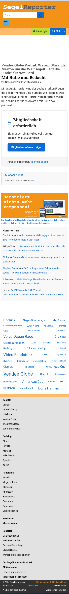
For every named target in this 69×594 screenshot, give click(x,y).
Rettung (8, 348)
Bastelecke (8, 506)
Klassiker (7, 487)
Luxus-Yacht (33, 326)
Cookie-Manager (59, 585)
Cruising (60, 336)
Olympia (8, 366)
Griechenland (9, 455)
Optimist (62, 331)
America (7, 409)
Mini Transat (59, 320)
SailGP (6, 330)
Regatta (7, 400)
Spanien (7, 460)
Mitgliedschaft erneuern (15, 576)
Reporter (7, 531)
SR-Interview (60, 374)
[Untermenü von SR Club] (64, 31)
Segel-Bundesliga (34, 320)
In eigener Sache (11, 540)
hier (32, 180)
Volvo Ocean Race (18, 336)
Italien (6, 465)
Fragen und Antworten (14, 572)
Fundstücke (9, 496)
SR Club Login (39, 31)
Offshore (7, 414)
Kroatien (7, 450)
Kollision (47, 342)
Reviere (6, 446)
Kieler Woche (34, 330)
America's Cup (32, 382)
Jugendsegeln (26, 388)
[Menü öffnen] (6, 23)
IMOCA (7, 361)
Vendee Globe (18, 374)
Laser (44, 354)
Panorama (8, 472)
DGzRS (34, 343)
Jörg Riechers (39, 361)
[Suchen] (40, 15)
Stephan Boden (11, 268)
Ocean (10, 424)
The (5, 424)
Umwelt (44, 374)
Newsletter (8, 518)
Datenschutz (32, 585)
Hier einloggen (39, 161)
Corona (51, 381)
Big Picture (61, 354)
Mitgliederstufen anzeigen (26, 147)
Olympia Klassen (13, 342)
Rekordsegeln (10, 381)
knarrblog (29, 367)
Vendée (6, 419)
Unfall (63, 348)
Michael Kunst (14, 175)
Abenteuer (49, 326)
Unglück (9, 320)
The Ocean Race (58, 361)
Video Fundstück (17, 354)
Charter (7, 441)
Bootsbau (9, 388)
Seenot (63, 381)
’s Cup (14, 409)
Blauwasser (22, 361)
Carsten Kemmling (12, 545)
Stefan (6, 257)
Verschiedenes (10, 510)
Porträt (62, 326)
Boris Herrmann (50, 388)
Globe (13, 419)
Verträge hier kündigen (56, 590)
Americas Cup (56, 367)
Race (16, 424)
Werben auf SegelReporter (16, 554)
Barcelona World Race (12, 326)
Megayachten (10, 482)
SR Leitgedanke (11, 535)
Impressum (8, 585)
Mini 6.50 (61, 343)
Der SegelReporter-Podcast (17, 562)
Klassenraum (10, 523)
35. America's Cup (36, 348)
